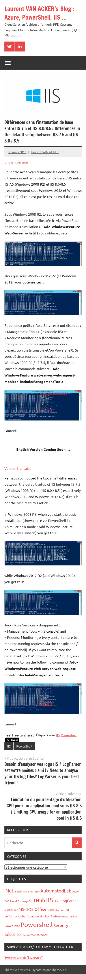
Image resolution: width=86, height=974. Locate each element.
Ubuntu (26, 935)
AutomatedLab (55, 890)
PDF (67, 909)
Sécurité (12, 934)
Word (44, 935)
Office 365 (53, 909)
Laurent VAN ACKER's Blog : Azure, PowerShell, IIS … (39, 13)
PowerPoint (12, 926)
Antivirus (28, 891)
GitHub (37, 900)
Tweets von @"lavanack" (23, 957)
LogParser (69, 900)
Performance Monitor (36, 916)
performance (12, 916)
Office (40, 909)
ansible (18, 891)
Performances (60, 916)
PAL (62, 909)
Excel (13, 901)
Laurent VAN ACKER (45, 152)
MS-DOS (26, 909)
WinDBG (34, 935)
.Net (9, 890)
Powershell (69, 735)
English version (16, 162)
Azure (75, 891)
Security (61, 925)
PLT (77, 916)
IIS (58, 735)
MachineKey (11, 909)
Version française (17, 468)
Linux (57, 901)
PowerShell (24, 746)
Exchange (23, 901)
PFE (72, 916)
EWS (6, 901)
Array (36, 891)
